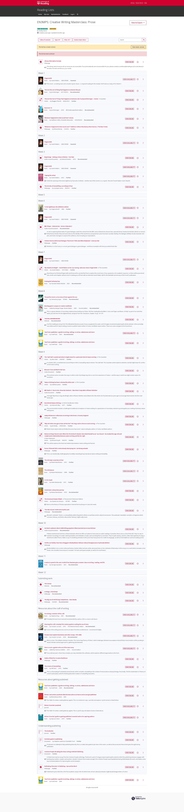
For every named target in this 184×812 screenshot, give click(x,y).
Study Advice (139, 3)
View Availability (129, 79)
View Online (129, 62)
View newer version (138, 47)
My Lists (46, 14)
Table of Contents (45, 40)
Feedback (65, 14)
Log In (72, 14)
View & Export (137, 22)
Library (133, 3)
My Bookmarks (55, 14)
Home (40, 14)
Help (145, 3)
